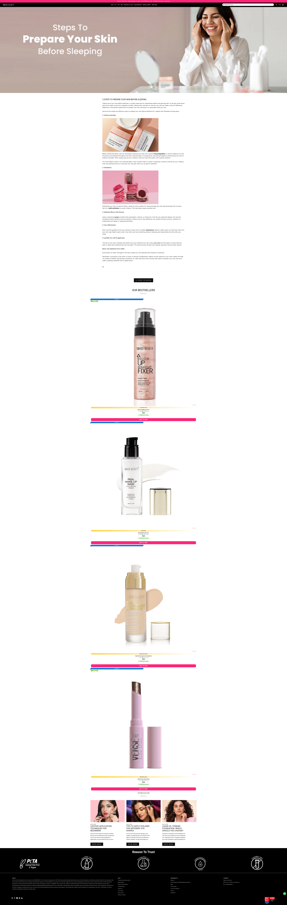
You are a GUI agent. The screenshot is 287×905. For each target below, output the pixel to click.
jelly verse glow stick (143, 779)
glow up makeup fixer (143, 409)
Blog (172, 884)
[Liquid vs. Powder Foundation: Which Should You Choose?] (179, 811)
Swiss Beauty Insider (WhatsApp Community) (180, 882)
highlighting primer (143, 532)
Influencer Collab (121, 894)
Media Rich (173, 892)
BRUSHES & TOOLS (128, 4)
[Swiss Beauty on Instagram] (12, 898)
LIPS (118, 4)
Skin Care (154, 4)
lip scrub (157, 243)
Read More (96, 844)
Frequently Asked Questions (124, 880)
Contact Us (120, 888)
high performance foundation (143, 655)
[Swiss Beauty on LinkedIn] (22, 898)
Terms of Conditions (175, 888)
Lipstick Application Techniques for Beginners (101, 828)
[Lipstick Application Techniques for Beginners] (107, 811)
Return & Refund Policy (123, 884)
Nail (122, 4)
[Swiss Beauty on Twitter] (19, 898)
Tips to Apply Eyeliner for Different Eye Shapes (137, 828)
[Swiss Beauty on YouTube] (17, 898)
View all (143, 293)
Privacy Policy (174, 886)
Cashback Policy (121, 886)
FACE (112, 4)
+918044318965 (229, 884)
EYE (116, 4)
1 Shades (194, 405)
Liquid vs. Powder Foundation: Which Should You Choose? (172, 828)
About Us (173, 880)
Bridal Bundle (147, 4)
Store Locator (121, 892)
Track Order (120, 890)
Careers (172, 890)
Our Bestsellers (143, 290)
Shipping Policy (121, 882)
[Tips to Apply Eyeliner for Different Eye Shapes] (143, 811)
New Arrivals (138, 4)
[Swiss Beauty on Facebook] (14, 898)
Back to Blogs (144, 280)
